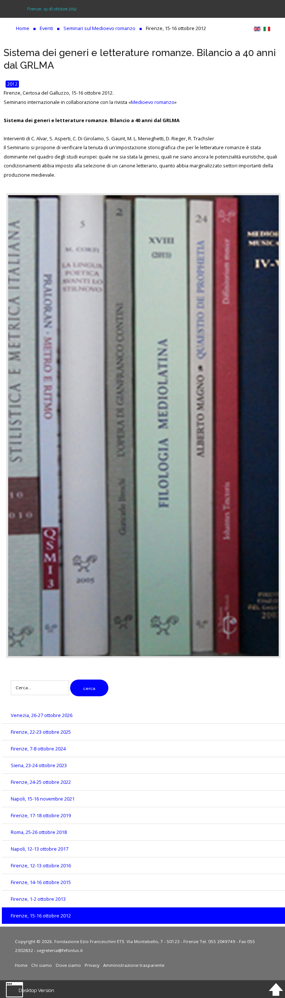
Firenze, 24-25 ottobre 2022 (41, 782)
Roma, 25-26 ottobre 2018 (39, 832)
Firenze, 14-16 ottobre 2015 (41, 882)
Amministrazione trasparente (133, 965)
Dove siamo (68, 965)
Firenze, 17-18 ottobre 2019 (41, 815)
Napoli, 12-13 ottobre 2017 (39, 848)
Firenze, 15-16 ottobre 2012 (41, 915)
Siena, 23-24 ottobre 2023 (39, 765)
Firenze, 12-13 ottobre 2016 (41, 865)
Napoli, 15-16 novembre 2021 (43, 798)
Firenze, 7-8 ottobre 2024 (38, 748)
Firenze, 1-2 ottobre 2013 (38, 899)
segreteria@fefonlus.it (60, 950)
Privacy (92, 965)
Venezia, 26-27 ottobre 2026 (41, 715)
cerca (89, 688)
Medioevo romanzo (152, 102)
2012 (12, 84)
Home (21, 965)
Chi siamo (41, 965)
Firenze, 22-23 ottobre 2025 (41, 732)
